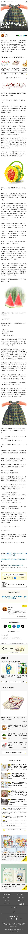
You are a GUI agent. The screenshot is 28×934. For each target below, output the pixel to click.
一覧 (15, 73)
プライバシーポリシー (14, 924)
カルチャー (6, 643)
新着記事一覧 (21, 904)
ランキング (7, 904)
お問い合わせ (4, 923)
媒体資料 (15, 926)
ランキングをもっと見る (14, 830)
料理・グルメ (7, 897)
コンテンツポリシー (5, 924)
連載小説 (5, 635)
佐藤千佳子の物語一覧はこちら (13, 78)
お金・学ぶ (21, 897)
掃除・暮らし (21, 894)
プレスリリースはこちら (11, 923)
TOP (2, 643)
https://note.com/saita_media (15, 565)
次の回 (22, 73)
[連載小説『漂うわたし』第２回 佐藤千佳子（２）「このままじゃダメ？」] (16, 63)
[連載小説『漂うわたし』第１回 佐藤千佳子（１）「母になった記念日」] (5, 63)
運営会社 (11, 926)
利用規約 (23, 923)
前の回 (5, 73)
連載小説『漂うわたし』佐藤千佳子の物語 (12, 638)
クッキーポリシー (22, 924)
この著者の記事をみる (22, 616)
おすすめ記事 (19, 923)
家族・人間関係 (7, 894)
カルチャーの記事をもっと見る (14, 752)
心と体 (7, 900)
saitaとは (14, 907)
